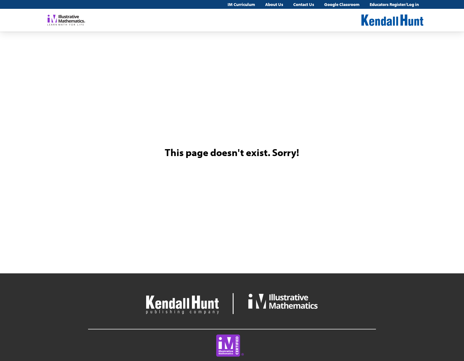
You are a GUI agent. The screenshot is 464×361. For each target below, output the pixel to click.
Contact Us (303, 4)
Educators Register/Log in (394, 4)
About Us (274, 4)
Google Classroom (342, 4)
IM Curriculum (241, 4)
